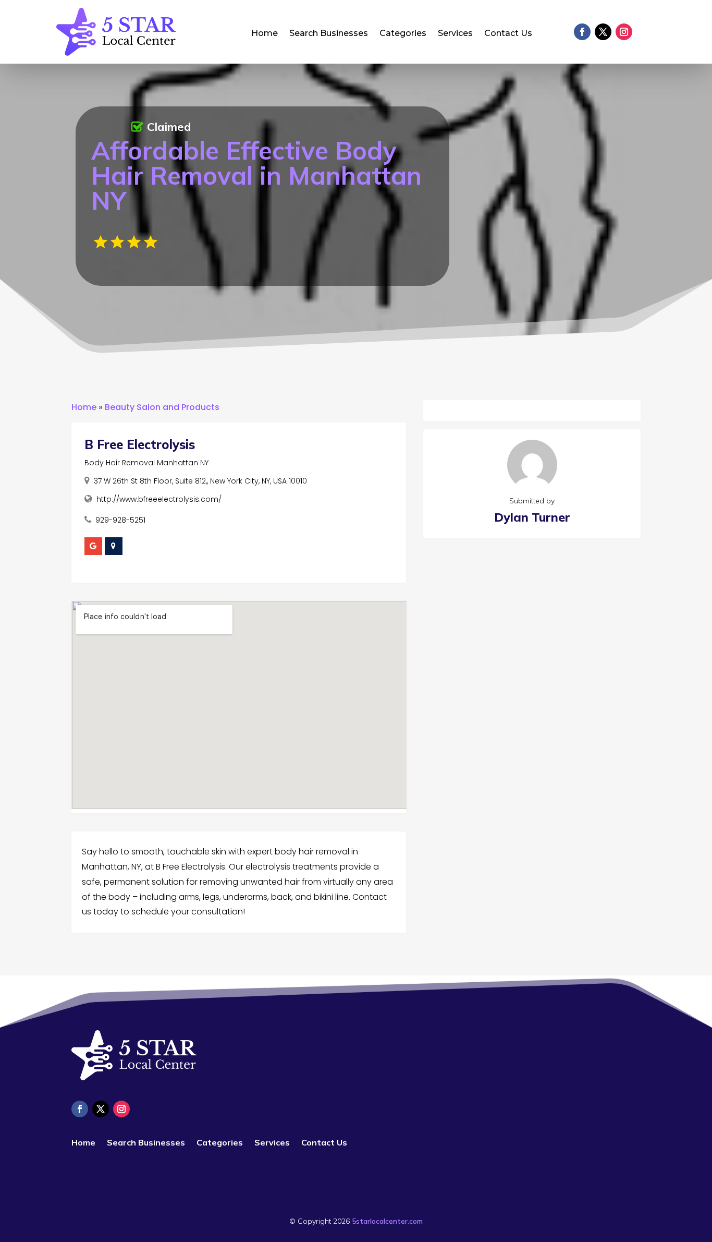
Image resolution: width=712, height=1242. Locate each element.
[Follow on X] (603, 31)
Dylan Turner (532, 517)
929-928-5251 (120, 520)
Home (264, 34)
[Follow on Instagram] (624, 31)
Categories (402, 34)
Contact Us (508, 34)
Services (455, 34)
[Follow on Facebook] (582, 31)
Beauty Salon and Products (162, 407)
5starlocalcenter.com (387, 1221)
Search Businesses (328, 34)
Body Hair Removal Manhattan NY (146, 462)
